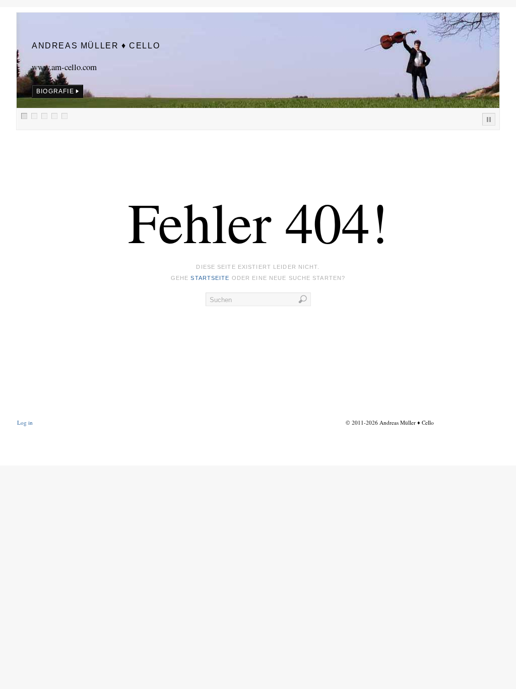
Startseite (209, 278)
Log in (25, 422)
